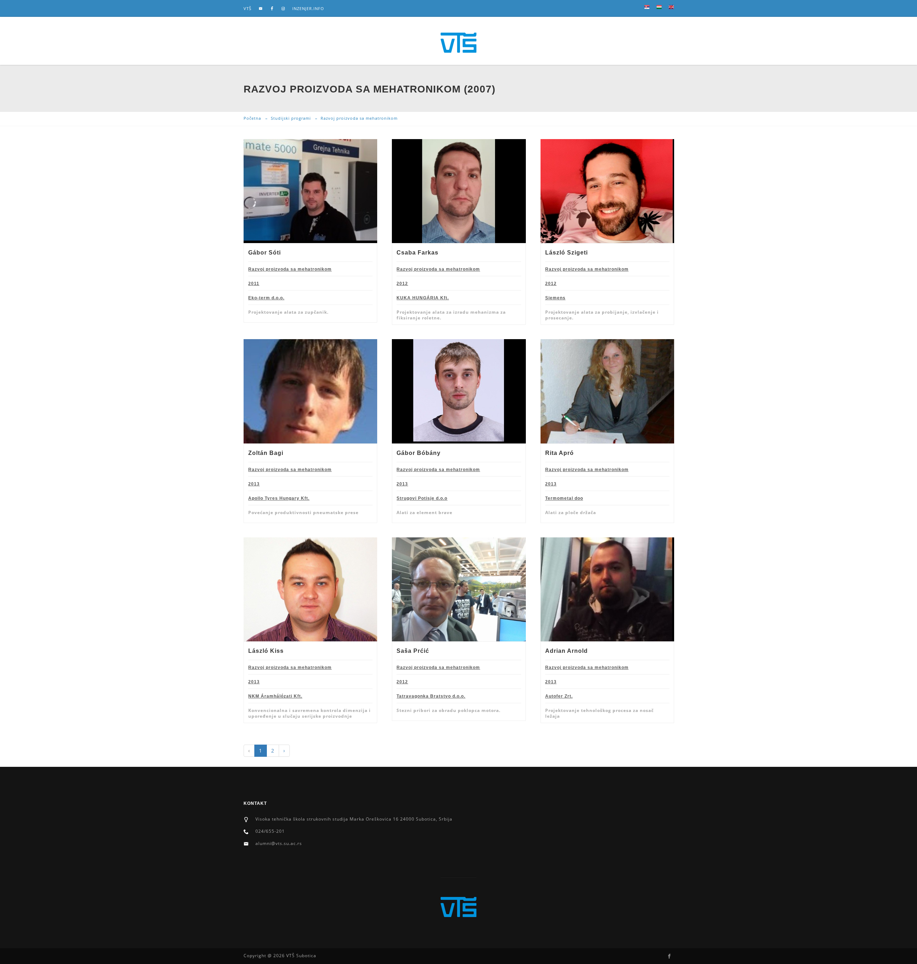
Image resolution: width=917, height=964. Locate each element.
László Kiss (266, 651)
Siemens (555, 297)
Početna (252, 118)
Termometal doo (564, 498)
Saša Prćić (413, 651)
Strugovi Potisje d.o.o (422, 498)
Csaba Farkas (417, 253)
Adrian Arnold (566, 651)
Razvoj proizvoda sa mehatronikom (290, 269)
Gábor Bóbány (419, 453)
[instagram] (283, 9)
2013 (254, 483)
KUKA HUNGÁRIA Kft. (423, 297)
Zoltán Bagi (265, 453)
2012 (402, 283)
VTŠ (247, 8)
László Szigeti (566, 253)
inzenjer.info (308, 8)
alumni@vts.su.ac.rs (278, 843)
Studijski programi (291, 118)
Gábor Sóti (264, 253)
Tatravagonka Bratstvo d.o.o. (431, 696)
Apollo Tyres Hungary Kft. (278, 498)
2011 (253, 283)
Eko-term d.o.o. (266, 297)
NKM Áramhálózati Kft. (275, 696)
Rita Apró (559, 453)
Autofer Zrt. (559, 696)
